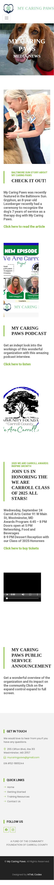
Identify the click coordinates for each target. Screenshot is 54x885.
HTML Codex (34, 874)
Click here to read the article (24, 226)
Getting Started (16, 792)
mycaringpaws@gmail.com (23, 757)
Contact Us (13, 801)
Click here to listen (17, 364)
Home (10, 787)
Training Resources (18, 796)
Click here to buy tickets (21, 548)
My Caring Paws (16, 861)
